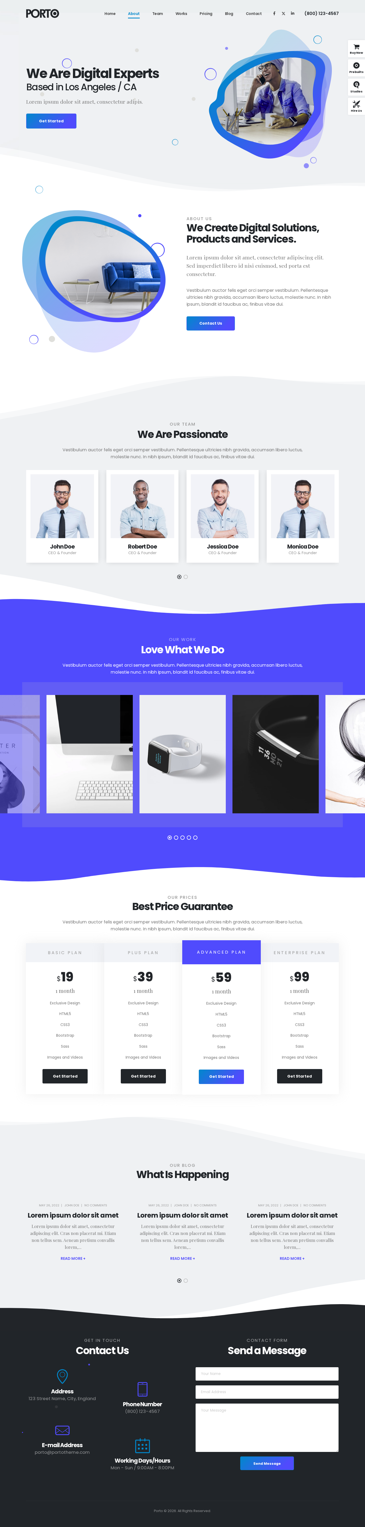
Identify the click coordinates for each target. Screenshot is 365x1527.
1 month (65, 990)
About (134, 13)
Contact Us (210, 323)
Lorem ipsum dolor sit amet (73, 1215)
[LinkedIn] (292, 13)
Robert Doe (142, 546)
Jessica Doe (222, 546)
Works (181, 13)
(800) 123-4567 (321, 13)
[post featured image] (62, 506)
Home (109, 13)
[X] (283, 13)
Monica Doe (303, 546)
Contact (254, 13)
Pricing (206, 13)
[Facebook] (274, 13)
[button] (179, 576)
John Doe (62, 546)
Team (157, 13)
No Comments (95, 1205)
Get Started (51, 121)
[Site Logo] (42, 13)
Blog (229, 13)
